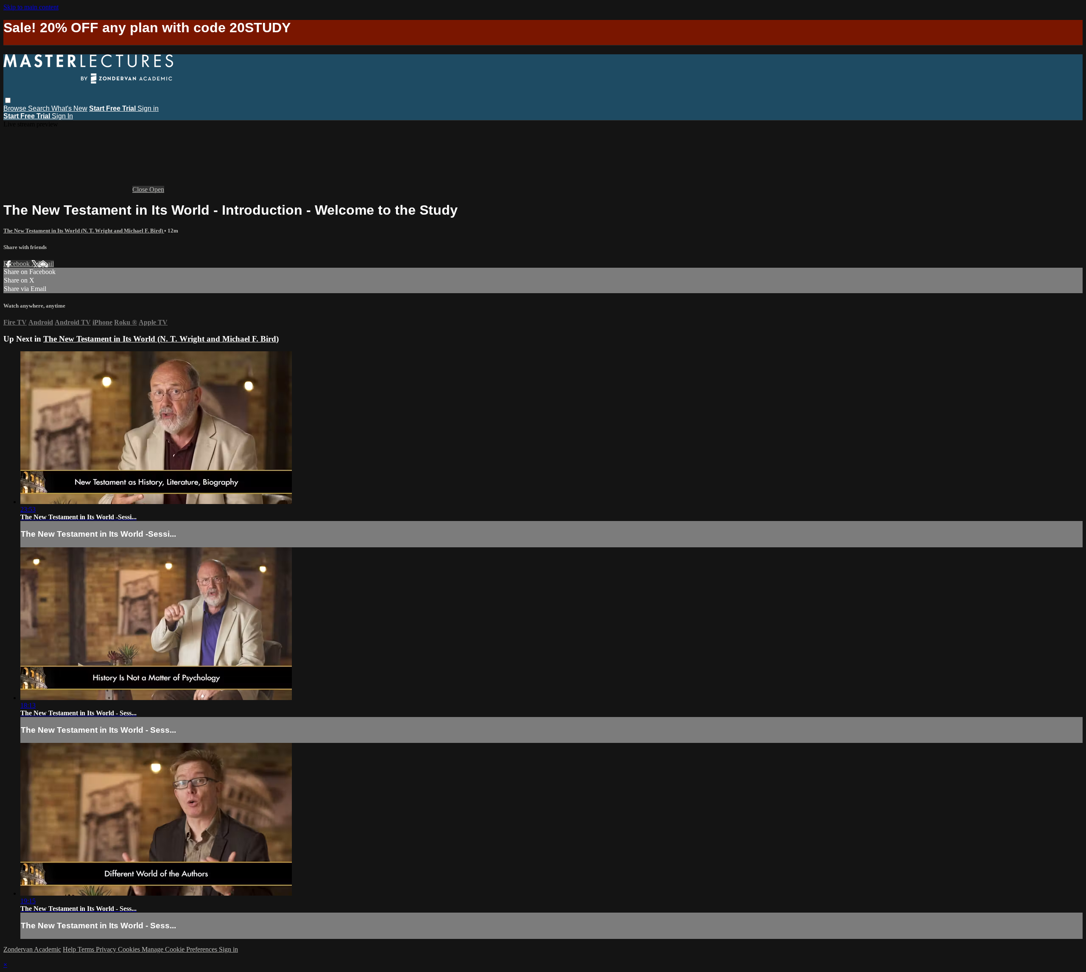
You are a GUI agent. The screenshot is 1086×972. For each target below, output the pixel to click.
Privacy (107, 949)
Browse (15, 108)
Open (156, 189)
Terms (87, 949)
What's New (69, 108)
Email (46, 263)
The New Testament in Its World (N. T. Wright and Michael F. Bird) (83, 230)
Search (39, 108)
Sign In (62, 116)
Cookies (130, 949)
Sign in (148, 108)
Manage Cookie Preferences (180, 949)
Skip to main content (31, 7)
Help (70, 949)
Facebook (17, 263)
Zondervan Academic (32, 949)
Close (140, 189)
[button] (8, 100)
